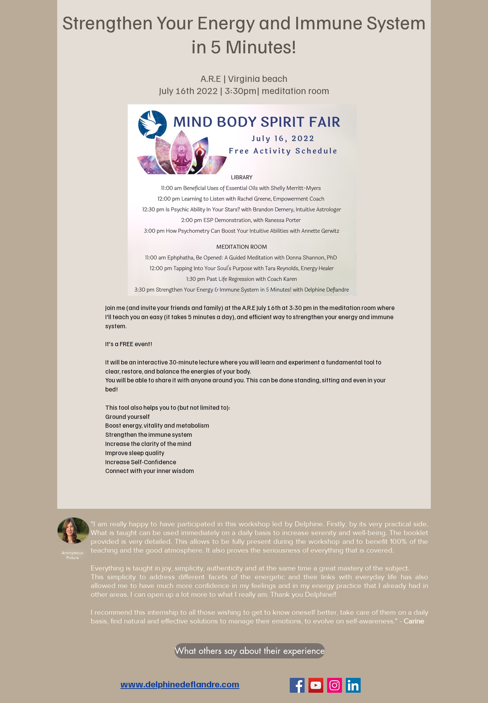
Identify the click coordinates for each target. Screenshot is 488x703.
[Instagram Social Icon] (334, 685)
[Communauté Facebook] (297, 685)
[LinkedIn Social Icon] (353, 685)
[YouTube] (315, 685)
